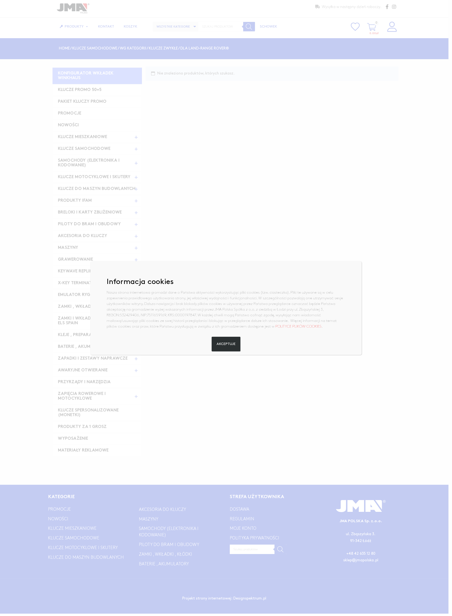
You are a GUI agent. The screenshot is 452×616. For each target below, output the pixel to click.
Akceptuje (226, 344)
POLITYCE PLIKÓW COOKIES (298, 326)
